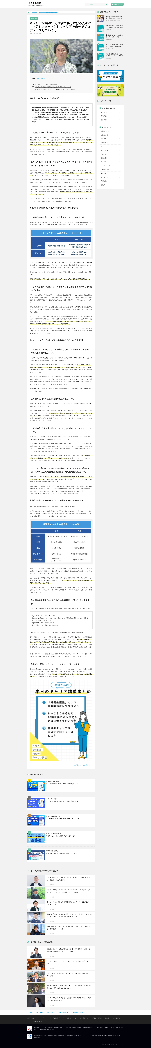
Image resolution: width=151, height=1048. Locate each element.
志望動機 (104, 181)
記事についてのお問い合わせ (84, 765)
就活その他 (104, 135)
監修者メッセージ (64, 1012)
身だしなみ (104, 150)
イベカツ (30, 1012)
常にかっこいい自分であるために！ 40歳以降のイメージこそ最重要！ (55, 89)
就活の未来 (34, 3)
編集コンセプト (51, 1012)
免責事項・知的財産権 (97, 1018)
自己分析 (104, 154)
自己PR (103, 162)
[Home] (28, 12)
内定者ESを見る (117, 4)
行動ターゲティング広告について (81, 1018)
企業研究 (104, 112)
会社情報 (107, 1018)
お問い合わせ (30, 1018)
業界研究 (104, 120)
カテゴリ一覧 (40, 1012)
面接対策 (104, 158)
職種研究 (104, 116)
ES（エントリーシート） (109, 166)
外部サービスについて (79, 1012)
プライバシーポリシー (41, 1018)
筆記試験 (104, 173)
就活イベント (105, 131)
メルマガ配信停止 (116, 1018)
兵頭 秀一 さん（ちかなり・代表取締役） (47, 84)
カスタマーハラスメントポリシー (35, 1021)
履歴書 (103, 185)
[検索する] (106, 4)
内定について (105, 146)
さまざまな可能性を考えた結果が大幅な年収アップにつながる (53, 87)
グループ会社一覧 (67, 1018)
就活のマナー (105, 139)
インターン (104, 177)
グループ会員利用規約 (54, 1018)
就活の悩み (104, 142)
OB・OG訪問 (105, 169)
